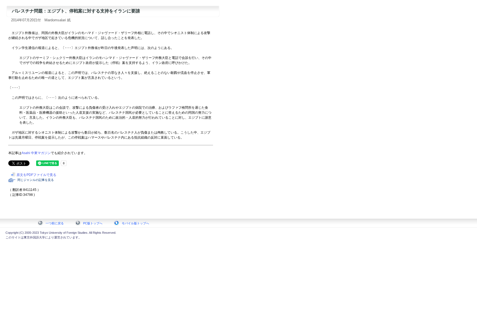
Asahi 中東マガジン (36, 153)
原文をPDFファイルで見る (36, 175)
